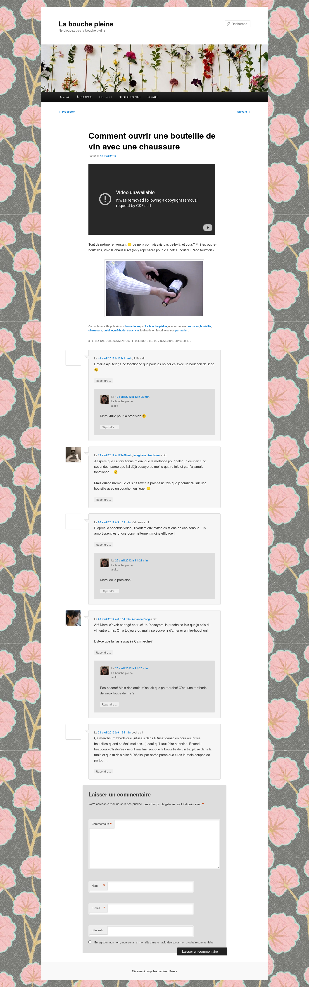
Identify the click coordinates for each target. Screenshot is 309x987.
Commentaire (102, 823)
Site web (97, 930)
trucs (130, 330)
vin (137, 330)
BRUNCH (105, 97)
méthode (120, 330)
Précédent (67, 111)
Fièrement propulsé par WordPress (154, 971)
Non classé (132, 326)
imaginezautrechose (146, 455)
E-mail (98, 908)
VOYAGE (153, 97)
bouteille (205, 326)
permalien (181, 330)
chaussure (95, 330)
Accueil (64, 97)
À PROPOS (84, 97)
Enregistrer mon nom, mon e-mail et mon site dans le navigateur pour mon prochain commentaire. (154, 942)
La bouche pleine (86, 23)
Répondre (103, 380)
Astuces (193, 326)
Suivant (243, 111)
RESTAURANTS (129, 97)
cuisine (108, 330)
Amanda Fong (141, 619)
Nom (98, 885)
